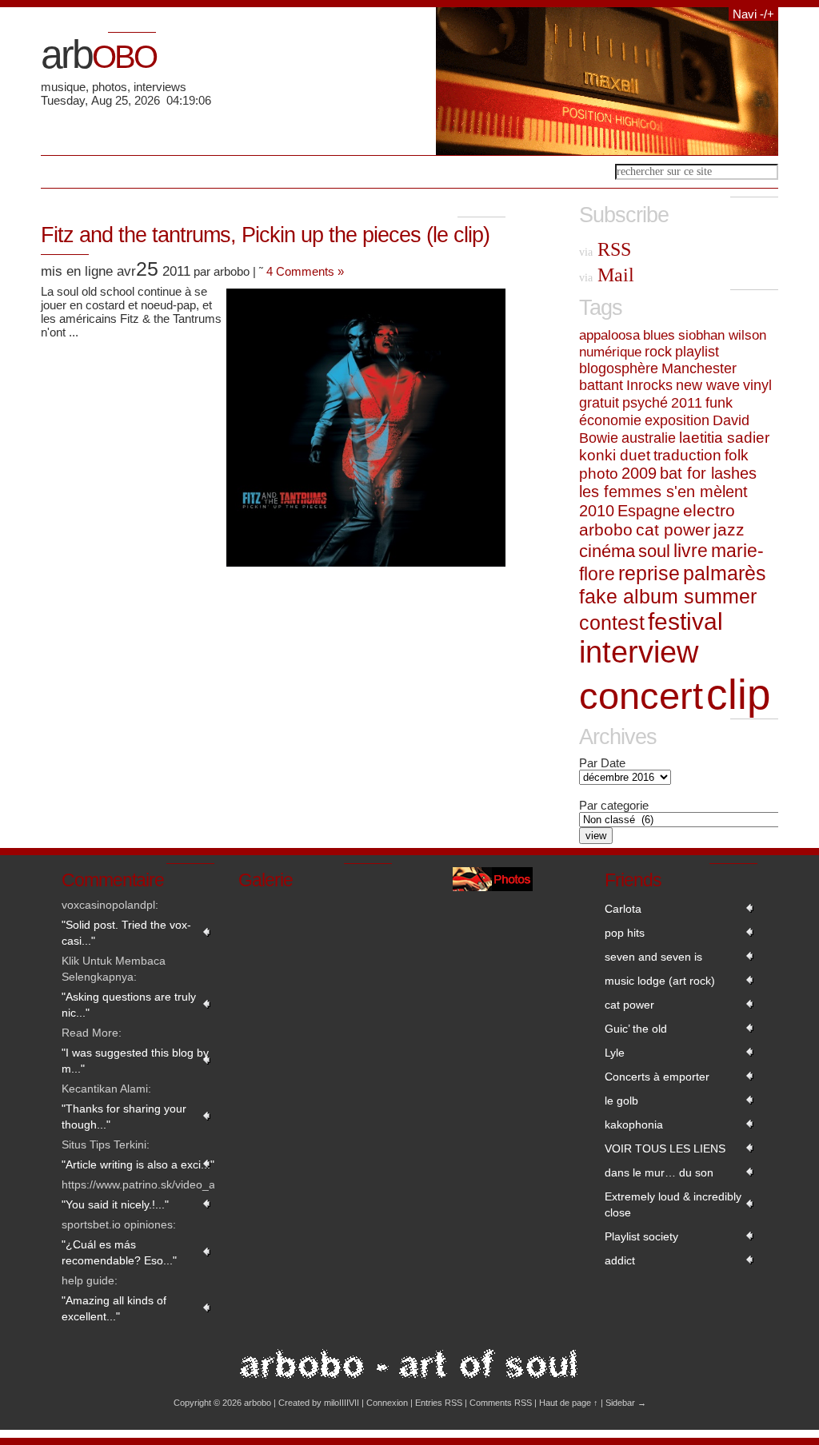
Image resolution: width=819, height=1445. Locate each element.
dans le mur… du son (659, 1172)
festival (685, 621)
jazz (729, 529)
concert (641, 696)
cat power (673, 529)
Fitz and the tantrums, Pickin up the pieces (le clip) (265, 235)
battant (601, 385)
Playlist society (641, 1236)
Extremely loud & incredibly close (673, 1204)
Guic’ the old (636, 1028)
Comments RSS (500, 1402)
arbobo (606, 529)
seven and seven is (653, 956)
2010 (596, 510)
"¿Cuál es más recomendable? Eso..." (119, 1252)
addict (620, 1260)
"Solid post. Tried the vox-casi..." (126, 932)
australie (648, 437)
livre (690, 550)
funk (719, 402)
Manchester (699, 368)
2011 (686, 403)
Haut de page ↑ (568, 1402)
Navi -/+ (753, 14)
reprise (649, 573)
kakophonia (634, 1124)
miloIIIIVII (341, 1402)
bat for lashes (708, 473)
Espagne (648, 510)
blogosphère (618, 368)
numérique (610, 352)
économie (610, 420)
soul (654, 551)
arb (98, 54)
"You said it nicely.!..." (115, 1204)
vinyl (757, 385)
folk (737, 455)
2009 (639, 473)
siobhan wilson (722, 335)
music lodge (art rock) (660, 980)
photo (598, 473)
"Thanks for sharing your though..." (124, 1116)
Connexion (387, 1402)
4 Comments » (305, 271)
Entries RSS (438, 1402)
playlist (697, 352)
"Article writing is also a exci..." (138, 1164)
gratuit (599, 403)
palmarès (724, 573)
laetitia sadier (724, 437)
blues (659, 335)
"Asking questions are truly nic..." (129, 1004)
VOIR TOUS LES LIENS (665, 1148)
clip (738, 694)
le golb (621, 1100)
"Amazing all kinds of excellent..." (114, 1308)
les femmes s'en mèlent (663, 491)
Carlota (623, 908)
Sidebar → (625, 1402)
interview (638, 652)
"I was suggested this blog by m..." (135, 1060)
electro (709, 510)
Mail (606, 275)
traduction (687, 455)
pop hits (625, 932)
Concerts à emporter (657, 1076)
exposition (677, 420)
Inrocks (649, 385)
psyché (645, 403)
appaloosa (609, 335)
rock (658, 352)
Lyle (615, 1052)
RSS (605, 249)
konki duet (614, 455)
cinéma (607, 551)
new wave (708, 385)
